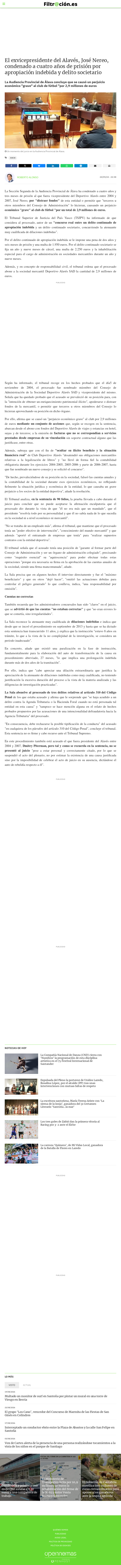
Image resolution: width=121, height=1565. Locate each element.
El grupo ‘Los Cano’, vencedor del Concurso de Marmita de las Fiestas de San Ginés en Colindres (57, 1413)
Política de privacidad (60, 1541)
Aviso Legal (60, 1537)
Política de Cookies (61, 1545)
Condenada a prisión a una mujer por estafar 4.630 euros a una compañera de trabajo (20, 1491)
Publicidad (60, 1533)
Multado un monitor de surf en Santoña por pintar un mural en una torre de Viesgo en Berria (56, 1397)
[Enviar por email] (95, 165)
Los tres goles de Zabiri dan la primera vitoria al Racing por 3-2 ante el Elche (70, 1123)
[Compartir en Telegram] (80, 165)
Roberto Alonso (27, 177)
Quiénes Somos (60, 1530)
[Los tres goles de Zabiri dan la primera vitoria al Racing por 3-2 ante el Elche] (21, 1129)
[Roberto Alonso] (10, 177)
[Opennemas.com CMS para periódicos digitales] (60, 1557)
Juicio (12, 158)
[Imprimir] (109, 165)
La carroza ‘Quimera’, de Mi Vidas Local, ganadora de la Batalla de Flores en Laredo (71, 1147)
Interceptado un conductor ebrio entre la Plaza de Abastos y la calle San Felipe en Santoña (60, 1429)
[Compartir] (11, 165)
